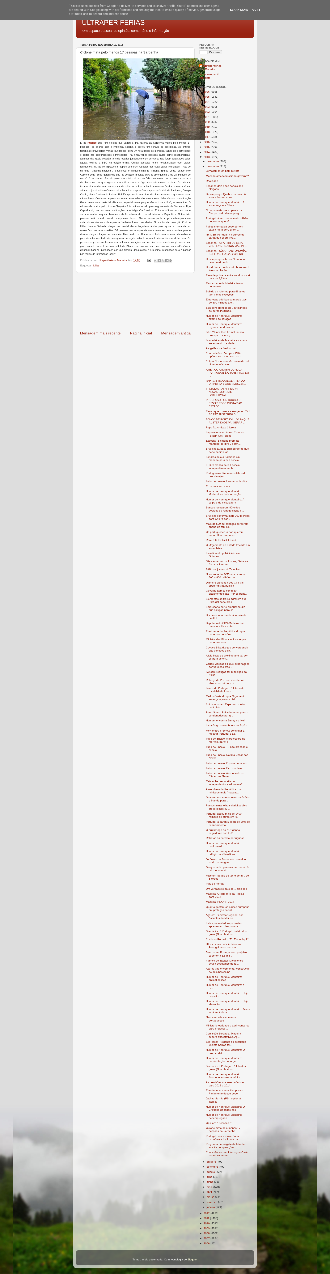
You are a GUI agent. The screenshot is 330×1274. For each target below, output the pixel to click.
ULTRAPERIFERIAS (113, 22)
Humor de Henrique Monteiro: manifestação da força (224, 1060)
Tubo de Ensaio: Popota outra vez (226, 763)
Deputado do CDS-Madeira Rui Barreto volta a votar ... (224, 625)
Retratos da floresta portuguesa (225, 838)
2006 (207, 1243)
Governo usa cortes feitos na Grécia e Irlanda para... (228, 799)
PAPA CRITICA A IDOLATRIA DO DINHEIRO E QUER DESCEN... (226, 382)
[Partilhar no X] (163, 260)
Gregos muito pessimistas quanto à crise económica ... (227, 869)
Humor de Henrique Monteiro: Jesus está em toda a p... (228, 1011)
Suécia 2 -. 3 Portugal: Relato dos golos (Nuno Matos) (226, 933)
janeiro (211, 1207)
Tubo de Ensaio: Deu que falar (224, 768)
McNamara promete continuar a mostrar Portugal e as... (225, 732)
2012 (207, 1213)
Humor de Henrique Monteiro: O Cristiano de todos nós (225, 1108)
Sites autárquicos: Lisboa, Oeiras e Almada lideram (227, 563)
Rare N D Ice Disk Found (221, 540)
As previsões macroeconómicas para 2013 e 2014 (225, 1084)
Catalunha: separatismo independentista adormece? (224, 783)
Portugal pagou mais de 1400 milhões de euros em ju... (224, 815)
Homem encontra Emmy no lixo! (225, 720)
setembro (213, 1166)
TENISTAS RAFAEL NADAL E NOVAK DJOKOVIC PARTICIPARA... (223, 392)
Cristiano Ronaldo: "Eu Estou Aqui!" (227, 939)
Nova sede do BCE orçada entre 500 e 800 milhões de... (225, 576)
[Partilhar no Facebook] (167, 260)
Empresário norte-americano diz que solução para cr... (225, 608)
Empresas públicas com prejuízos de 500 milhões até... (226, 301)
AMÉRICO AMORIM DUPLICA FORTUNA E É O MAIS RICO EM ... (227, 372)
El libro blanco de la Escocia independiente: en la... (223, 466)
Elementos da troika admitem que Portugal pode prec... (226, 600)
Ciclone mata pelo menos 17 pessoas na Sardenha (223, 1129)
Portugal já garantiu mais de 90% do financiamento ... (228, 823)
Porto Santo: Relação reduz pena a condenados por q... (227, 714)
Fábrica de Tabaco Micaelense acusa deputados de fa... (224, 962)
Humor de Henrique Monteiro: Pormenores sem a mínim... (224, 1076)
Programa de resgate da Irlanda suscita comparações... (225, 1146)
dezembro (213, 161)
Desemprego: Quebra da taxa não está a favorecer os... (226, 196)
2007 (207, 1238)
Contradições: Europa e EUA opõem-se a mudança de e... (225, 355)
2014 (207, 152)
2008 (207, 1233)
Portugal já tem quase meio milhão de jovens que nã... (227, 220)
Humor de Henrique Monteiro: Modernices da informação (224, 493)
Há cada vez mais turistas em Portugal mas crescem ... (224, 946)
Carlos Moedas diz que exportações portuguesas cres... (227, 665)
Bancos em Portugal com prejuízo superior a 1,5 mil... (226, 954)
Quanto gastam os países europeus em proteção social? (227, 908)
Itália (96, 265)
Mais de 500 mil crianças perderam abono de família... (227, 525)
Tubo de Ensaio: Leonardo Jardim (226, 481)
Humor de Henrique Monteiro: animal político (224, 978)
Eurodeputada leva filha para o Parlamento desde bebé (224, 1092)
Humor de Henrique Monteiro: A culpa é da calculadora (225, 501)
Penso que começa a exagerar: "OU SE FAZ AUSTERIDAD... (228, 413)
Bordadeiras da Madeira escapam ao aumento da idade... (226, 342)
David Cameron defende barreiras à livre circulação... (227, 269)
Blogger (192, 1259)
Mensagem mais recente (100, 333)
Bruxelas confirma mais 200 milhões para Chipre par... (228, 517)
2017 (207, 137)
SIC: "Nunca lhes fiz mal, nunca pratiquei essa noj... (225, 334)
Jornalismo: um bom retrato (222, 170)
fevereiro (212, 1202)
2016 (207, 142)
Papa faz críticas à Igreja (221, 427)
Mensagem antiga (176, 333)
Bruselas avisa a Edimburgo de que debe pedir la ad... (227, 450)
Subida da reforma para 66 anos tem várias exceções (225, 293)
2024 (207, 101)
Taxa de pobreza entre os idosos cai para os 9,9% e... (228, 277)
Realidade (212, 181)
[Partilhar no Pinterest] (170, 260)
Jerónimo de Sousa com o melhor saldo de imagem (226, 861)
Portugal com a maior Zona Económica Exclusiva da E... (224, 1138)
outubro (212, 1161)
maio (210, 1187)
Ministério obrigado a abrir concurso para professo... (227, 1027)
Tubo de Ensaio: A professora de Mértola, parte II (225, 740)
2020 (207, 122)
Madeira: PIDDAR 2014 (220, 901)
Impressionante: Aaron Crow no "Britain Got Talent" (225, 434)
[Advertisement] (135, 302)
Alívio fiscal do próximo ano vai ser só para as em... (227, 657)
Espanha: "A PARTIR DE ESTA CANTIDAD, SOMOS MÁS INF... (226, 244)
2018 (207, 132)
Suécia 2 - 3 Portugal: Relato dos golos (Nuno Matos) (226, 1068)
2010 (207, 1223)
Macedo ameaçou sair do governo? (227, 176)
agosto (211, 1171)
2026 (207, 91)
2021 (207, 117)
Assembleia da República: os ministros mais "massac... (223, 791)
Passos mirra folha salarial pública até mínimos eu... (226, 807)
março (211, 1196)
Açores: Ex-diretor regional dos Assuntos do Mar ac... (224, 916)
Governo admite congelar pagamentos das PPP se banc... (226, 592)
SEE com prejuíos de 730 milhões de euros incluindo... (226, 309)
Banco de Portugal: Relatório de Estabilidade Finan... (225, 690)
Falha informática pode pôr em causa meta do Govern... (224, 228)
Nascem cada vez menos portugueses (221, 1019)
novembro (213, 166)
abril (210, 1192)
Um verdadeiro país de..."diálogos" (227, 888)
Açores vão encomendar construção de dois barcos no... (228, 970)
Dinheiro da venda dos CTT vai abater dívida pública (224, 584)
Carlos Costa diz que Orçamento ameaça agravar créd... (225, 698)
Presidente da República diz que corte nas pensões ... (225, 633)
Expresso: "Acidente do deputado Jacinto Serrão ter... (226, 1043)
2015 (207, 147)
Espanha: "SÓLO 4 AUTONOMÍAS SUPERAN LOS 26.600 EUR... (226, 252)
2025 (207, 96)
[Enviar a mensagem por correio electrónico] (149, 260)
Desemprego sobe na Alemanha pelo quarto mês (225, 261)
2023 (207, 106)
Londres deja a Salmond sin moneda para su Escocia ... (224, 458)
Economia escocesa (218, 486)
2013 (207, 157)
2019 (207, 126)
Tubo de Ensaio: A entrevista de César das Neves (225, 775)
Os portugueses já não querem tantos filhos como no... (224, 534)
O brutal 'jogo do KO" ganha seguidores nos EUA (223, 831)
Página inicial (141, 333)
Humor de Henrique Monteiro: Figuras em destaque (224, 326)
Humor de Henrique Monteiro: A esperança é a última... (225, 204)
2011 (207, 1218)
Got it (257, 9)
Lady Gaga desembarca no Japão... (227, 725)
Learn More (239, 9)
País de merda (215, 883)
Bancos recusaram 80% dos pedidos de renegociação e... (225, 509)
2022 (207, 111)
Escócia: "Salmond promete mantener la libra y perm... (223, 442)
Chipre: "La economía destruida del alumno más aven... (227, 363)
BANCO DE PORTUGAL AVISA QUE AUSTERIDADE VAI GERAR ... (227, 421)
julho (210, 1176)
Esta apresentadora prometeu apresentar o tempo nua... (224, 925)
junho (210, 1181)
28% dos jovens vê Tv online (223, 569)
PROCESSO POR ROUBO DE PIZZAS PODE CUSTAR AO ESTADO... (224, 403)
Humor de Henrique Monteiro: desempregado (224, 1116)
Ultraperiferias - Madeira (212, 67)
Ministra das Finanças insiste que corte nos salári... (226, 641)
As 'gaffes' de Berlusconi (220, 348)
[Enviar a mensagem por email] (156, 260)
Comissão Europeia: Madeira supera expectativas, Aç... (223, 1035)
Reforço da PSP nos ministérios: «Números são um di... (225, 682)
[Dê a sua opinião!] (159, 260)
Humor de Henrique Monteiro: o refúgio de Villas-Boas (225, 853)
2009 (207, 1228)
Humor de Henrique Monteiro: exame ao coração (224, 317)
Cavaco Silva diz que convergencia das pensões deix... (227, 649)
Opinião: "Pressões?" (218, 1123)
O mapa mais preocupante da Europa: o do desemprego (224, 212)
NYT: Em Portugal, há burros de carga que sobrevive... (225, 236)
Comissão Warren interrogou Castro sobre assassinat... (227, 1154)
